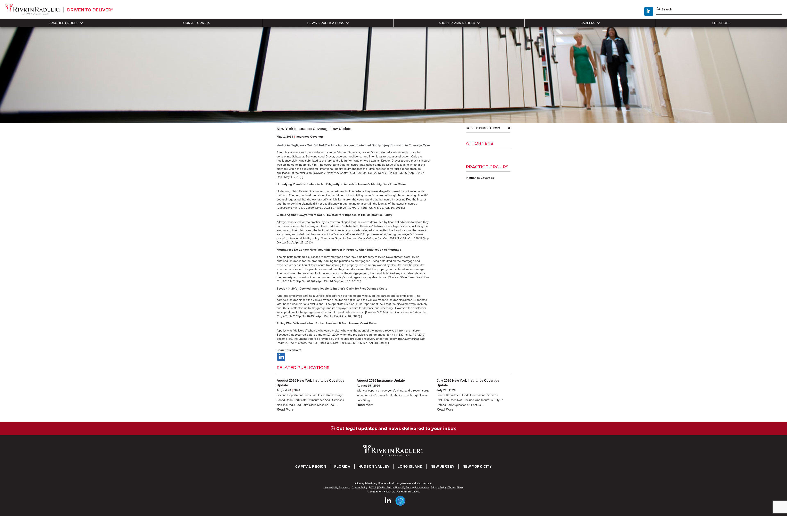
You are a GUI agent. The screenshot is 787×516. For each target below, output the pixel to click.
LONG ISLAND (410, 466)
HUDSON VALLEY (374, 466)
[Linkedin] (281, 357)
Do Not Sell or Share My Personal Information (403, 487)
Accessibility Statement (337, 487)
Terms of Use (455, 487)
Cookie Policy (359, 487)
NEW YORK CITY (477, 466)
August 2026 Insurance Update (381, 380)
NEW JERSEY (443, 466)
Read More (285, 409)
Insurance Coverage (480, 177)
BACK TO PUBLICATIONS (483, 128)
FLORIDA (342, 466)
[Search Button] (658, 9)
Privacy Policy (438, 487)
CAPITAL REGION (310, 466)
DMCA (372, 487)
